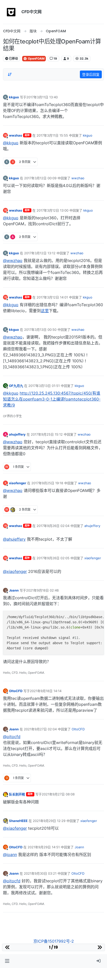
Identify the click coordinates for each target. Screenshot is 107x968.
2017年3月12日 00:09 (40, 178)
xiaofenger (17, 483)
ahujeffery (17, 434)
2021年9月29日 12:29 (49, 821)
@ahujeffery (14, 539)
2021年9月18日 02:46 (42, 590)
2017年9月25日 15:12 (47, 434)
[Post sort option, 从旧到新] (9, 74)
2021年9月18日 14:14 (45, 691)
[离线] (5, 794)
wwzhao (15, 135)
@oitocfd (11, 736)
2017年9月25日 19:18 (47, 483)
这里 (45, 310)
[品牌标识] (11, 12)
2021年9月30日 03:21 (40, 873)
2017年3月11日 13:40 (42, 97)
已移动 (13, 58)
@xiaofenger (15, 571)
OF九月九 (16, 386)
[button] (7, 961)
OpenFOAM (36, 58)
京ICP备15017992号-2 (53, 941)
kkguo (14, 97)
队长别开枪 (17, 794)
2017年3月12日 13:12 (39, 253)
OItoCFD (15, 691)
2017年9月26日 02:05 (53, 558)
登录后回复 (91, 74)
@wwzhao (12, 260)
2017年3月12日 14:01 (52, 297)
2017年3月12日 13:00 (52, 210)
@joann (10, 854)
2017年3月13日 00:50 (40, 330)
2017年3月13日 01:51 (44, 386)
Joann (14, 590)
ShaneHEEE (18, 821)
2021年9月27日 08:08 (58, 794)
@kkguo (10, 142)
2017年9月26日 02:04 (53, 526)
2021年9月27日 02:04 (40, 729)
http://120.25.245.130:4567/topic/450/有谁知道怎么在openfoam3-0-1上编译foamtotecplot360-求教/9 (52, 399)
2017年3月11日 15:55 (52, 135)
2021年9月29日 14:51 (44, 847)
